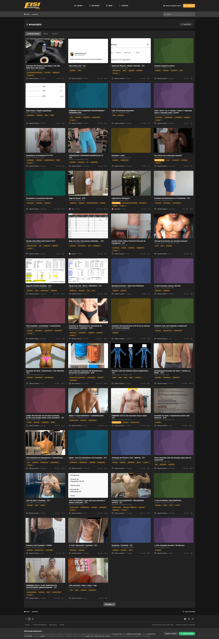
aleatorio (114, 419)
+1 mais (72, 120)
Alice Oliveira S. (76, 383)
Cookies (61, 625)
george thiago (116, 375)
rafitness (71, 330)
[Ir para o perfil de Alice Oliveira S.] (70, 383)
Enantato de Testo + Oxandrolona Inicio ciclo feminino (171, 417)
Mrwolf (28, 243)
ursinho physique (31, 288)
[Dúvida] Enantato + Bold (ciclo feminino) (128, 286)
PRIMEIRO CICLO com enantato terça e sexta (129, 416)
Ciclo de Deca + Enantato (36, 500)
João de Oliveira (31, 459)
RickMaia (157, 68)
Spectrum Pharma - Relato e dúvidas (126, 66)
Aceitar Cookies (188, 634)
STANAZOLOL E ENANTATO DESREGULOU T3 (86, 155)
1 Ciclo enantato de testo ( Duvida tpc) (169, 545)
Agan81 (71, 375)
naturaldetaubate (159, 243)
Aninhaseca (157, 419)
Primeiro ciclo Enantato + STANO (39, 545)
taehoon (156, 462)
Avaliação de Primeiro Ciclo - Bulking (126, 458)
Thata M (71, 159)
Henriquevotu (73, 459)
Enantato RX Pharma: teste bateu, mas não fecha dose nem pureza (43, 67)
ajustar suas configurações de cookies (98, 636)
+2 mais (29, 163)
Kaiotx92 (114, 330)
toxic (27, 589)
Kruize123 (157, 114)
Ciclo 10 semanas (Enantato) (123, 111)
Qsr (73, 209)
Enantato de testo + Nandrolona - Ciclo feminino (45, 371)
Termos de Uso (117, 634)
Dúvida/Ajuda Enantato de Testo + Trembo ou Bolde (172, 372)
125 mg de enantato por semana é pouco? (171, 241)
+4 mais (72, 510)
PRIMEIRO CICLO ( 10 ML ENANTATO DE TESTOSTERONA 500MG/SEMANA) (41, 586)
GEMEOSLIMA (30, 328)
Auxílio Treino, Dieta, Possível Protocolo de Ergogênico (128, 242)
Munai (71, 200)
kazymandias (30, 200)
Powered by (185, 625)
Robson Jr (157, 328)
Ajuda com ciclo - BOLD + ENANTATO (83, 286)
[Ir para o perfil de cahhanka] (112, 209)
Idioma (27, 625)
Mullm (156, 375)
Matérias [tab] (55, 34)
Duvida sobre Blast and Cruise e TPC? (40, 241)
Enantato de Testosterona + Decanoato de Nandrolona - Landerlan (85, 327)
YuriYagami (72, 417)
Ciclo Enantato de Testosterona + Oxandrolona (44, 458)
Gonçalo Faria (116, 547)
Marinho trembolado (75, 587)
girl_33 (28, 375)
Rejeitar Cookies (171, 634)
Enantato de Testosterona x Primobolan (170, 198)
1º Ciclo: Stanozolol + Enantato (81, 545)
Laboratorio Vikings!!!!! (121, 198)
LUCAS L (71, 114)
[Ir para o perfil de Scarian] (70, 254)
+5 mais (115, 73)
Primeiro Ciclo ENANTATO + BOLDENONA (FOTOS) (128, 501)
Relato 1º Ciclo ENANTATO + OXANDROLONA (86, 416)
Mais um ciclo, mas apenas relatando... (84, 241)
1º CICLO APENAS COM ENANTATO (167, 500)
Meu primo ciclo (75, 66)
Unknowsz (72, 547)
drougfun (72, 288)
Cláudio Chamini (31, 69)
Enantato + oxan (118, 155)
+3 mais (157, 120)
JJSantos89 (115, 504)
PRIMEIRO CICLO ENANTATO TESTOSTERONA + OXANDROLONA (87, 112)
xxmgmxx (114, 68)
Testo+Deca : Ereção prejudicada (38, 111)
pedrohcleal (157, 157)
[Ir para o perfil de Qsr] (70, 209)
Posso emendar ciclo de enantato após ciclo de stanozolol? (172, 459)
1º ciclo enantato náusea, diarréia (167, 286)
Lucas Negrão (30, 502)
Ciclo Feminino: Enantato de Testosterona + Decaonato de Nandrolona (86, 372)
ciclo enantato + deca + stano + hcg (82, 585)
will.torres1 (157, 200)
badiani (28, 547)
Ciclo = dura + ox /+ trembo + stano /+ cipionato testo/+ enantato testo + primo (173, 112)
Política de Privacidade (40, 625)
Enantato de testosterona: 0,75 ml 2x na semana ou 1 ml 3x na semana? (131, 327)
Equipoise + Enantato (120, 545)
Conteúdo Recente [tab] (33, 34)
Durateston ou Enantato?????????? (39, 155)
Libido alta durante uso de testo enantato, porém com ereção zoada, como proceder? (43, 417)
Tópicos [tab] (45, 34)
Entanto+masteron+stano (164, 66)
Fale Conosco (53, 625)
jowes (28, 419)
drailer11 (114, 245)
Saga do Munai (75, 198)
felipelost (157, 502)
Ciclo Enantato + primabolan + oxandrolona (43, 326)
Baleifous (157, 288)
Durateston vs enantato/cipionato (39, 198)
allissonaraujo (116, 288)
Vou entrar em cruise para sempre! (168, 155)
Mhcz (155, 547)
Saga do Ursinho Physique (36, 286)
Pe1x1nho (115, 112)
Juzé (70, 504)
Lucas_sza (72, 68)
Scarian (71, 243)
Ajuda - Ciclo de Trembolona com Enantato (86, 458)
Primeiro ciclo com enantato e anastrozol (170, 326)
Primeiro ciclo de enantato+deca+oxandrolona (130, 371)
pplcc (27, 112)
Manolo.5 (114, 157)
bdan (113, 459)
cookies (42, 636)
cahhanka (114, 200)
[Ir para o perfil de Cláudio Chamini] (27, 78)
